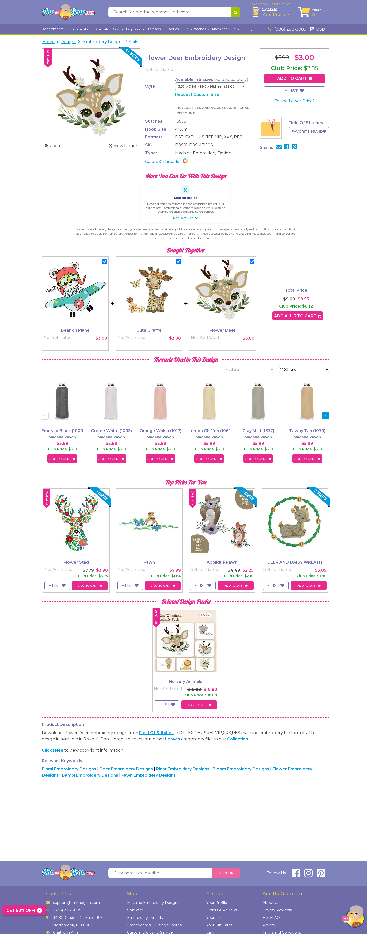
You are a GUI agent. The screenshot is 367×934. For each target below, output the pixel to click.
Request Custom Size (197, 94)
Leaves (172, 739)
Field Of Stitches (156, 732)
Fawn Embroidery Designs (148, 775)
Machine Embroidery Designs (153, 902)
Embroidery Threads (145, 917)
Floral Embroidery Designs (69, 769)
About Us (271, 902)
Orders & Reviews (221, 910)
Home (48, 41)
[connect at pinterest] (321, 875)
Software (135, 910)
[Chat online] (353, 918)
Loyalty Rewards (277, 910)
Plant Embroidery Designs (183, 769)
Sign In (269, 9)
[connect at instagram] (308, 875)
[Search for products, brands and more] (235, 12)
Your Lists (214, 917)
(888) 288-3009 (289, 29)
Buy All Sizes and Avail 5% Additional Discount (213, 110)
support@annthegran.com (76, 902)
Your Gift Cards (219, 925)
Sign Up (226, 873)
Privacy (269, 925)
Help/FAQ (271, 917)
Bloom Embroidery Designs (241, 769)
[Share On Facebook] (286, 147)
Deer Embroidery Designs (126, 769)
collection (237, 739)
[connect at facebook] (296, 875)
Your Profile (274, 14)
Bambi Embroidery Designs (90, 775)
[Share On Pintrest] (294, 147)
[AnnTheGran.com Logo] (68, 12)
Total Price (296, 290)
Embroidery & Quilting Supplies (154, 925)
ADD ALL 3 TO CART (295, 316)
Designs (68, 41)
